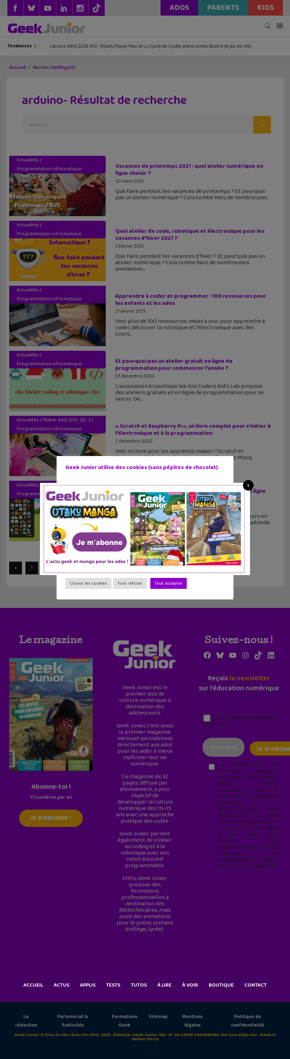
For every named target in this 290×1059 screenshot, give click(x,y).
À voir (190, 985)
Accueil (33, 985)
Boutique (221, 985)
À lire (164, 985)
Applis (87, 985)
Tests (113, 985)
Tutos (139, 985)
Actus (61, 985)
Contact (255, 985)
